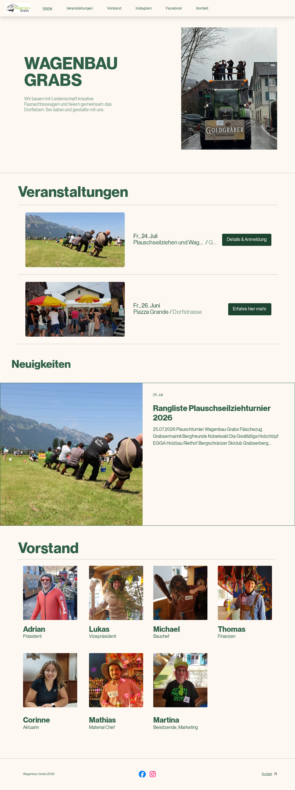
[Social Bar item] (142, 774)
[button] (168, 242)
